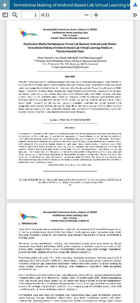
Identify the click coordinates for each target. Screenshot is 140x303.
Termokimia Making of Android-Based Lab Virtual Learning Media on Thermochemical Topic (76, 5)
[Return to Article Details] (5, 5)
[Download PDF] (135, 5)
